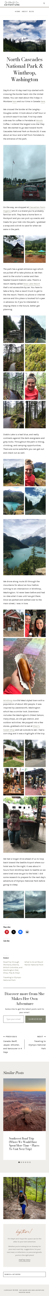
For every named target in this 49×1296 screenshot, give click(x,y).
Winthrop (8, 700)
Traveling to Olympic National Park (37, 1043)
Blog (31, 11)
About (25, 11)
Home (17, 11)
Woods (39, 120)
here (14, 101)
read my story (24, 1259)
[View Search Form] (44, 3)
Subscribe (35, 1019)
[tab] (19, 1162)
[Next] (42, 1119)
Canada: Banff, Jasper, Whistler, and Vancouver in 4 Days (12, 1045)
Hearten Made (24, 1292)
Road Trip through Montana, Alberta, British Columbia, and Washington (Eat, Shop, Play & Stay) (12, 967)
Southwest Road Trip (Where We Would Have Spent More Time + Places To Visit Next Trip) (24, 1143)
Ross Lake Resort (31, 283)
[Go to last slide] (6, 1119)
